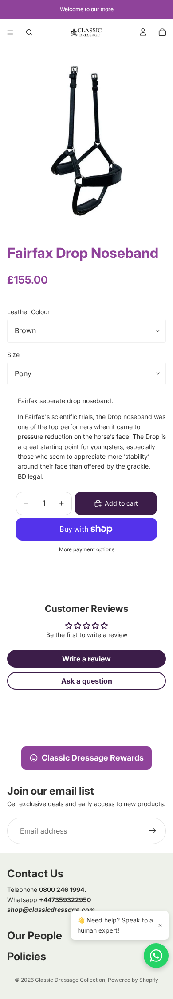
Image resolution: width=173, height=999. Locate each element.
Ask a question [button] (86, 680)
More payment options (86, 549)
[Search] (29, 32)
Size (13, 354)
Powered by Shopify (133, 979)
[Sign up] (152, 831)
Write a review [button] (86, 658)
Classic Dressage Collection (70, 979)
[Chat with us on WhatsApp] (156, 955)
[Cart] (162, 32)
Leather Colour (28, 311)
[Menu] (10, 32)
